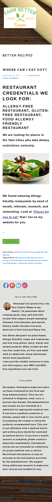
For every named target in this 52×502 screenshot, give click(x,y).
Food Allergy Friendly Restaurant (25, 260)
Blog (38, 252)
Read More (11, 241)
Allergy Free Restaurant (26, 258)
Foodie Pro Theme (30, 481)
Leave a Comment (11, 78)
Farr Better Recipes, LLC (35, 490)
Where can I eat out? (25, 70)
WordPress (28, 483)
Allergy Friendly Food (25, 252)
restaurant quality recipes (30, 263)
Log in (39, 483)
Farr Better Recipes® (26, 17)
